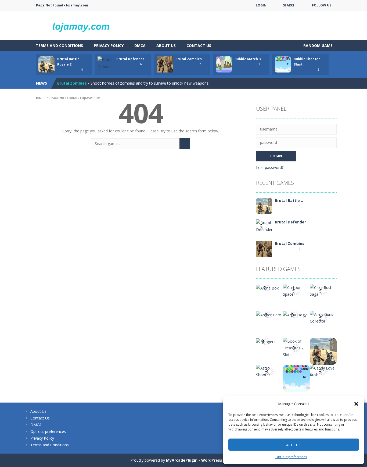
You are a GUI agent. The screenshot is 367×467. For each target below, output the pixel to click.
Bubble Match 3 (248, 59)
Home (39, 98)
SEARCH (289, 5)
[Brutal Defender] (264, 225)
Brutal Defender (130, 59)
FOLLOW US (321, 5)
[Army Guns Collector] (323, 317)
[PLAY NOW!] (46, 64)
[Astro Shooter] (269, 371)
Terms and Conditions (59, 45)
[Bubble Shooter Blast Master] (296, 377)
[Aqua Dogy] (295, 314)
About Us (166, 45)
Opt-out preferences (291, 457)
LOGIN (261, 5)
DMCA (140, 45)
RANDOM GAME (317, 45)
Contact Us (198, 45)
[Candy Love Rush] (323, 371)
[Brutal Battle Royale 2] (264, 205)
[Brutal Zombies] (264, 248)
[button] (356, 404)
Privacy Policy (109, 45)
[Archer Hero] (268, 314)
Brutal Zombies (188, 59)
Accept (293, 444)
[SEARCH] (184, 143)
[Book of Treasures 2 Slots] (296, 347)
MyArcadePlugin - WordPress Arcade (201, 460)
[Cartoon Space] (296, 290)
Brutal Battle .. (289, 200)
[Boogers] (265, 341)
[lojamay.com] (84, 25)
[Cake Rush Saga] (323, 290)
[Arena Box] (267, 287)
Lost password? (269, 167)
